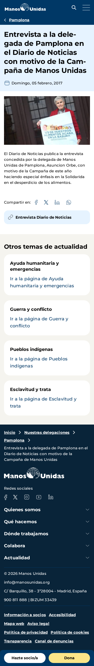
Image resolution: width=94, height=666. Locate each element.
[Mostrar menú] (85, 8)
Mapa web (14, 623)
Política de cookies (70, 632)
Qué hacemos (20, 521)
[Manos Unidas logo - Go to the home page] (25, 9)
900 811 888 (15, 599)
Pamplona (19, 20)
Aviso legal (38, 623)
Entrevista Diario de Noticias (43, 217)
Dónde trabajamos (26, 534)
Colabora (14, 546)
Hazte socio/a (25, 657)
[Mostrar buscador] (72, 7)
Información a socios (25, 614)
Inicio (9, 432)
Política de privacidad (26, 632)
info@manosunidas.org (27, 582)
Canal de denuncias (54, 641)
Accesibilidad (62, 614)
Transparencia (18, 641)
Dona (69, 657)
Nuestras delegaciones (46, 432)
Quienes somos (22, 509)
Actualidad (17, 558)
